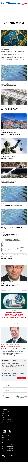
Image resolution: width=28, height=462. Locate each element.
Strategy (5, 415)
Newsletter (6, 435)
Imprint (5, 443)
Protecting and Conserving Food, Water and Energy (9, 284)
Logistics (6, 425)
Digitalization (8, 423)
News (2, 82)
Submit (21, 378)
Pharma (4, 413)
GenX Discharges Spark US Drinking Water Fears (8, 85)
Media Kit (6, 441)
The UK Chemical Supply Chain (10, 346)
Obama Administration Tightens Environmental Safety (10, 133)
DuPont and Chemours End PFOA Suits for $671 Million (9, 109)
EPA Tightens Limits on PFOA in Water (13, 228)
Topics (3, 47)
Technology (11, 256)
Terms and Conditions (11, 445)
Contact (5, 437)
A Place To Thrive (6, 258)
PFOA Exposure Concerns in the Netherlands (9, 235)
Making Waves (5, 49)
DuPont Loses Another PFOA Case (11, 205)
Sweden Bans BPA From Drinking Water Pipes (8, 182)
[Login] (23, 3)
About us (5, 439)
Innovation (6, 417)
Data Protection (8, 446)
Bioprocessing (8, 421)
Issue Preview (8, 450)
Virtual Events (8, 448)
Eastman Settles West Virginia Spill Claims (8, 157)
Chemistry (11, 47)
